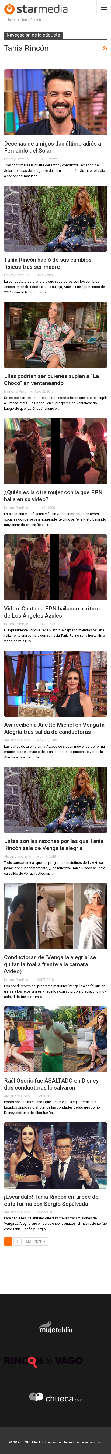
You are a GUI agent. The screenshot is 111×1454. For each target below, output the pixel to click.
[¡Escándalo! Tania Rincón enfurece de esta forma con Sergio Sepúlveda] (55, 1155)
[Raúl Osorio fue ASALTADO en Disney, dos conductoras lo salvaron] (55, 1039)
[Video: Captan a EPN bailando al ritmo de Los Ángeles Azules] (55, 567)
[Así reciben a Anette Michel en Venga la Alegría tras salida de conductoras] (55, 684)
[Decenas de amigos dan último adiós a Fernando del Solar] (55, 102)
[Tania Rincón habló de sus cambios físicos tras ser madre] (55, 219)
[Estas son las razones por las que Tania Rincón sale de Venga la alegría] (55, 800)
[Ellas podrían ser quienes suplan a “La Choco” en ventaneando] (55, 335)
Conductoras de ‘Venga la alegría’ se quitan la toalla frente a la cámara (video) (50, 964)
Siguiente (34, 1241)
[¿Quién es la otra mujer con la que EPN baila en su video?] (55, 451)
